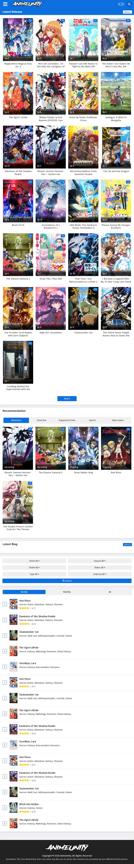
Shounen (58, 604)
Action (30, 604)
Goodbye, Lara (27, 663)
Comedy (60, 635)
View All (127, 12)
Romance (51, 651)
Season (99, 561)
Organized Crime (67, 420)
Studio (33, 567)
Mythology (41, 651)
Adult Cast (32, 635)
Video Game (118, 420)
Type (33, 574)
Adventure (16, 420)
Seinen (68, 635)
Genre (33, 561)
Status (98, 567)
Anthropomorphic (46, 635)
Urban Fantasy (64, 651)
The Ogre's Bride (28, 647)
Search (68, 581)
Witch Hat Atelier (29, 804)
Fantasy (49, 604)
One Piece (25, 600)
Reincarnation (42, 667)
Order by (98, 574)
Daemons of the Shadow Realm (37, 616)
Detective (41, 420)
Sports (92, 420)
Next (66, 398)
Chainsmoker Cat (29, 631)
